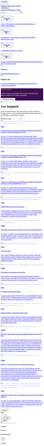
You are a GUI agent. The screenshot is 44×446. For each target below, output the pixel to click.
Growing (6, 56)
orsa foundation (25, 24)
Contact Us (4, 83)
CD (30, 37)
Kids (14, 73)
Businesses (4, 73)
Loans (3, 50)
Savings (26, 37)
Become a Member (7, 6)
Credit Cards (9, 39)
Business (36, 62)
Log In (15, 6)
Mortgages (8, 50)
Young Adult (11, 63)
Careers (9, 85)
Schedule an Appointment (16, 83)
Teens (17, 73)
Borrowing (7, 45)
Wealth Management (26, 62)
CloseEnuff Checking (8, 37)
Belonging (7, 18)
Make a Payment (17, 50)
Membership (11, 26)
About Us (4, 24)
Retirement (16, 62)
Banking (6, 31)
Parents (10, 73)
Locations (28, 83)
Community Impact (13, 24)
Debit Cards (20, 37)
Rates (14, 85)
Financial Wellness (7, 62)
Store (19, 6)
